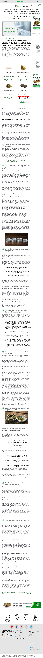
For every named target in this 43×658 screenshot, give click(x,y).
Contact (33, 1)
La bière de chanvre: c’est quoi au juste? (24, 593)
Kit (27, 11)
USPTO (28, 174)
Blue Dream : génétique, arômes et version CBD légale (38, 39)
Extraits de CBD (8, 11)
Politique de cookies (31, 635)
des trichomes (17, 295)
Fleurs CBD (8, 9)
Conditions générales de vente (31, 638)
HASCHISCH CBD (34, 9)
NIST (19, 221)
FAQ (32, 2)
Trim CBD (16, 11)
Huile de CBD (22, 11)
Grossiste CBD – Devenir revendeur (38, 637)
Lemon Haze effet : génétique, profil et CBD (9, 593)
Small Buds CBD (16, 9)
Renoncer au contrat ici (31, 644)
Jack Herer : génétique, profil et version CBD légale (38, 67)
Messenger (20, 636)
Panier (39, 5)
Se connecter (34, 5)
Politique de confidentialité (31, 632)
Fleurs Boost (25, 9)
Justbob (20, 57)
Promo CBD (32, 11)
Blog (37, 11)
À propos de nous (38, 632)
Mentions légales (30, 641)
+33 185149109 (5, 1)
